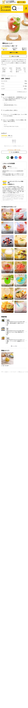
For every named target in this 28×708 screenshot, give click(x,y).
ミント (2, 86)
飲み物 (6, 371)
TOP (2, 371)
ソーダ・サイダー (13, 371)
